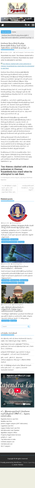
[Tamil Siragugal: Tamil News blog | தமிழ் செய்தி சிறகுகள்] (2, 24)
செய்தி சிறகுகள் (6, 177)
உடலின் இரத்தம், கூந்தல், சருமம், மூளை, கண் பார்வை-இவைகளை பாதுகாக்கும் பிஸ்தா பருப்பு (9, 189)
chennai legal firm (16, 223)
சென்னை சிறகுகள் (15, 177)
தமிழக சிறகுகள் (14, 239)
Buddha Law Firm (6, 421)
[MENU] (33, 25)
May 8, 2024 (6, 223)
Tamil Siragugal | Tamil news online (24, 52)
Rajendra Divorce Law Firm (9, 419)
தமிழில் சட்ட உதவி (6, 437)
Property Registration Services (11, 435)
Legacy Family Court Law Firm (10, 428)
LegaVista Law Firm (7, 426)
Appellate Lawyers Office (9, 432)
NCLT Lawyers (5, 446)
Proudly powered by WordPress (10, 462)
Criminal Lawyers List (7, 442)
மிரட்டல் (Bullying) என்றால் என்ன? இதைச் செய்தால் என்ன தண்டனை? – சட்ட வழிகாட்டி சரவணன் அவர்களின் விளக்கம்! (16, 367)
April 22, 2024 (6, 264)
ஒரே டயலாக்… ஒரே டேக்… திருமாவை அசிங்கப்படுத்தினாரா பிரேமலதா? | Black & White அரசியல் (16, 359)
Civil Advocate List (6, 444)
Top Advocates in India (8, 439)
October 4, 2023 (7, 304)
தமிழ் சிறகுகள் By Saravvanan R (9, 242)
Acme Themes (18, 465)
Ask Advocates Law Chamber (10, 430)
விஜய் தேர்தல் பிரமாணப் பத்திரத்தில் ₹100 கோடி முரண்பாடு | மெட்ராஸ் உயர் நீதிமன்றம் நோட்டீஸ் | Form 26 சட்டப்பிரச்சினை (17, 346)
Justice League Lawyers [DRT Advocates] (14, 423)
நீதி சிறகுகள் (21, 242)
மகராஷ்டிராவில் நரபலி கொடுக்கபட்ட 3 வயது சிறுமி (27, 188)
